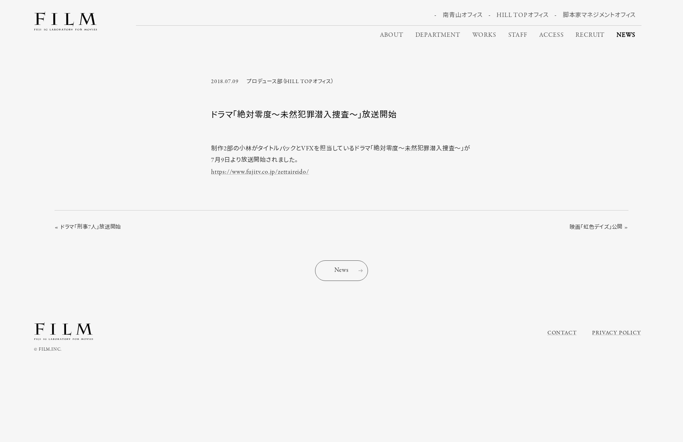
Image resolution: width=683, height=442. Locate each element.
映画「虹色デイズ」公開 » (599, 227)
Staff (517, 35)
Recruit (590, 35)
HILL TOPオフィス (522, 15)
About (392, 35)
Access (551, 35)
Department (437, 35)
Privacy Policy (616, 333)
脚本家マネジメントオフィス (599, 15)
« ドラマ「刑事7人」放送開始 (88, 227)
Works (484, 35)
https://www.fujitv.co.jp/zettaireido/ (260, 172)
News (626, 35)
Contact (562, 333)
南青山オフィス (463, 15)
